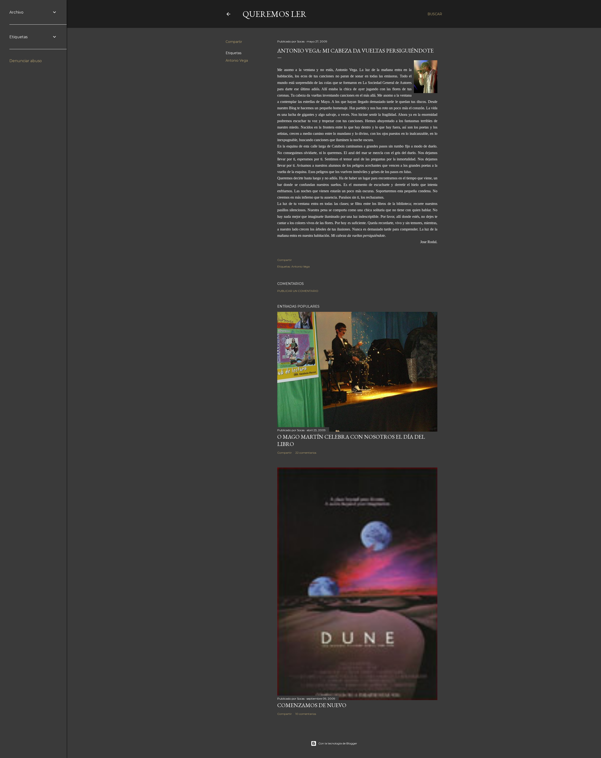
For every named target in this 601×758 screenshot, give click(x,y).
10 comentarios (305, 714)
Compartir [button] (234, 42)
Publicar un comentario (297, 291)
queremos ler (275, 13)
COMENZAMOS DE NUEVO (311, 705)
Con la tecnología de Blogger (337, 743)
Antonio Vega (237, 60)
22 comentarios (305, 452)
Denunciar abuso (25, 61)
